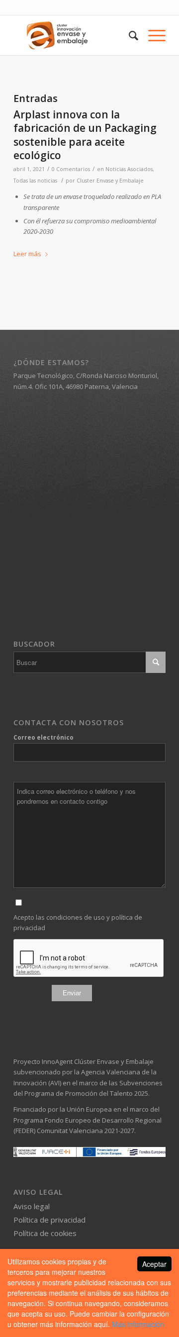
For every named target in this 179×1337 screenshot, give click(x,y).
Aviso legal (31, 1206)
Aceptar (154, 1264)
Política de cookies (45, 1233)
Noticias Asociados (129, 169)
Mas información (138, 1324)
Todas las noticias (35, 180)
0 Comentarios (71, 169)
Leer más (27, 253)
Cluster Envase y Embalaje (110, 180)
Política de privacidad (49, 1220)
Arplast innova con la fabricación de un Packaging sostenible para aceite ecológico (85, 134)
